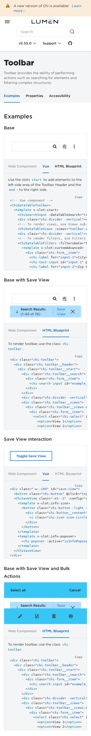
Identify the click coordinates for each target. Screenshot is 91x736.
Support (50, 43)
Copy (79, 197)
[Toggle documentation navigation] (7, 21)
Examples (12, 96)
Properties (34, 96)
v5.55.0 (25, 43)
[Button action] (64, 146)
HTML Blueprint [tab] (68, 166)
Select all (18, 590)
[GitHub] (70, 43)
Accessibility (59, 96)
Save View (61, 311)
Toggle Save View (31, 456)
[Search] (55, 146)
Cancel (75, 590)
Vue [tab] (45, 166)
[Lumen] (46, 21)
